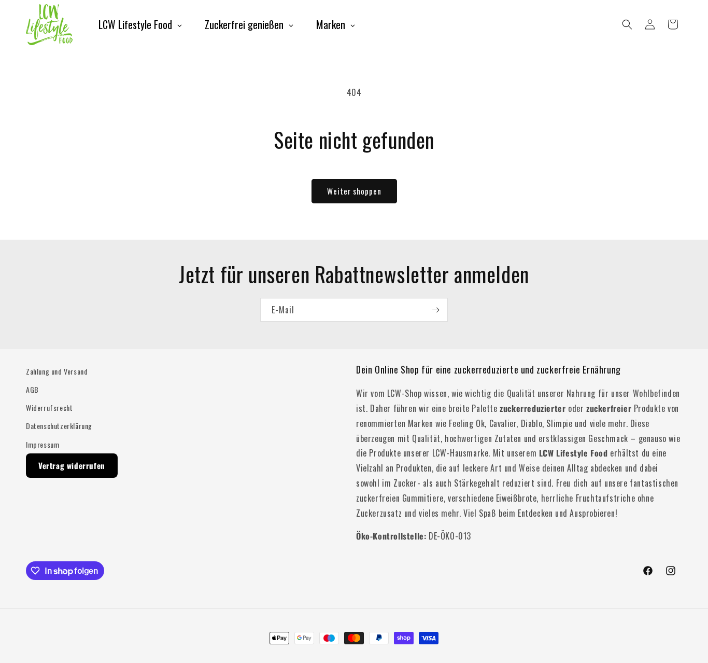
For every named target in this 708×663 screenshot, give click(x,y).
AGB (32, 389)
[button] (627, 24)
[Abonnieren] (435, 310)
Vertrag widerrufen (71, 465)
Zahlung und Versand (57, 371)
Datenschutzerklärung (59, 425)
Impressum (42, 444)
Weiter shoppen (354, 191)
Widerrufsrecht (49, 407)
